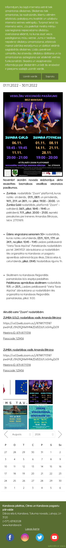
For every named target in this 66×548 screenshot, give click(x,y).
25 (14, 480)
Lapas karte (32, 528)
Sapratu (50, 76)
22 (51, 473)
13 (33, 466)
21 (42, 473)
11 (15, 466)
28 (14, 452)
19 (23, 473)
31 (42, 452)
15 (51, 466)
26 (23, 480)
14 (42, 466)
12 (24, 466)
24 (5, 480)
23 (60, 473)
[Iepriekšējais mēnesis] (6, 434)
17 (5, 473)
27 (5, 452)
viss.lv (63, 546)
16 (60, 466)
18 (14, 473)
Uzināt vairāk (30, 76)
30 (32, 452)
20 (32, 473)
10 (5, 466)
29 (23, 452)
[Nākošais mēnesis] (60, 434)
